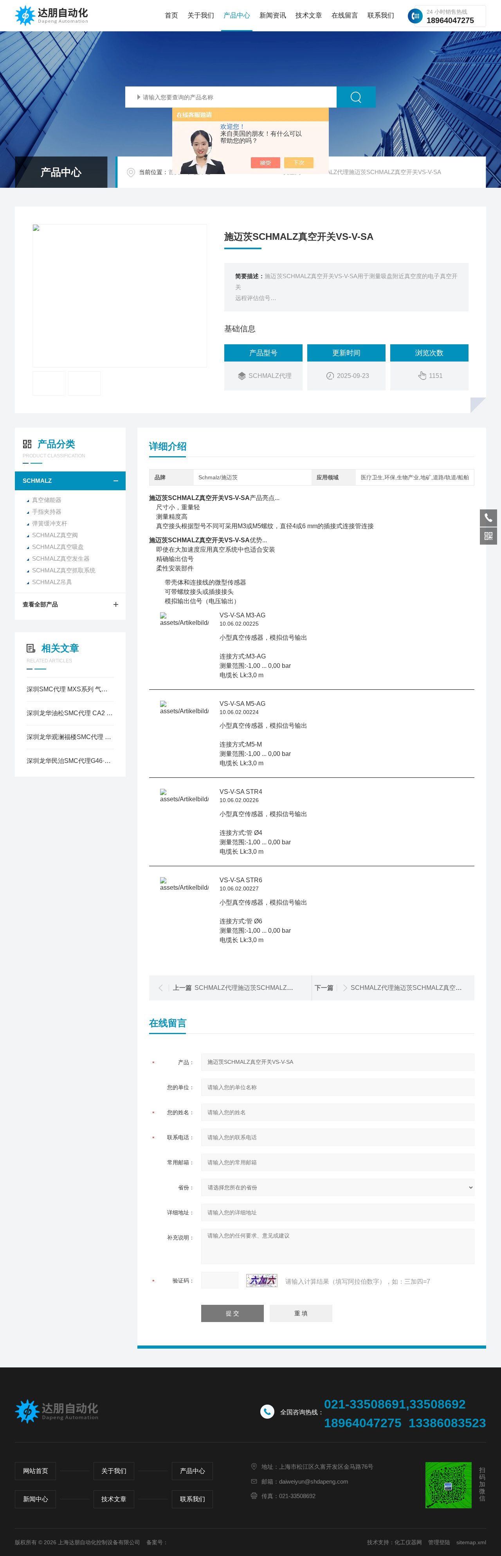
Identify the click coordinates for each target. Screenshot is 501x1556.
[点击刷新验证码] (262, 1280)
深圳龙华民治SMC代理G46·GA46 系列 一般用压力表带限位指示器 (70, 760)
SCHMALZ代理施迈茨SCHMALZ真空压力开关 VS (421, 987)
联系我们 (381, 15)
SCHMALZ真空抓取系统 (64, 570)
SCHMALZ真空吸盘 (58, 546)
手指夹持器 (46, 511)
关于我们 (200, 15)
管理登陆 (439, 1542)
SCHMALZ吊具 (52, 582)
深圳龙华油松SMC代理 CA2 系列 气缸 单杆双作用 (70, 713)
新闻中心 (35, 1499)
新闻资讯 (273, 15)
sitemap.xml (471, 1542)
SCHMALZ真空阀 (55, 535)
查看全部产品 (40, 604)
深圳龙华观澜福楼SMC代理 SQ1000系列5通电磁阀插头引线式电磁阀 (70, 737)
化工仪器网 (408, 1542)
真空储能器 (46, 499)
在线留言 (345, 15)
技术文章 (309, 15)
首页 (171, 15)
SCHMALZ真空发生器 (61, 558)
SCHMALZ (37, 480)
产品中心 (236, 15)
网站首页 (35, 1471)
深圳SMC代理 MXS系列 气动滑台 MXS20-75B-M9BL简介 (70, 689)
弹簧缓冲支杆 (49, 523)
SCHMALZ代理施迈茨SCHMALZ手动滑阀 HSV (261, 987)
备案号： (157, 1542)
